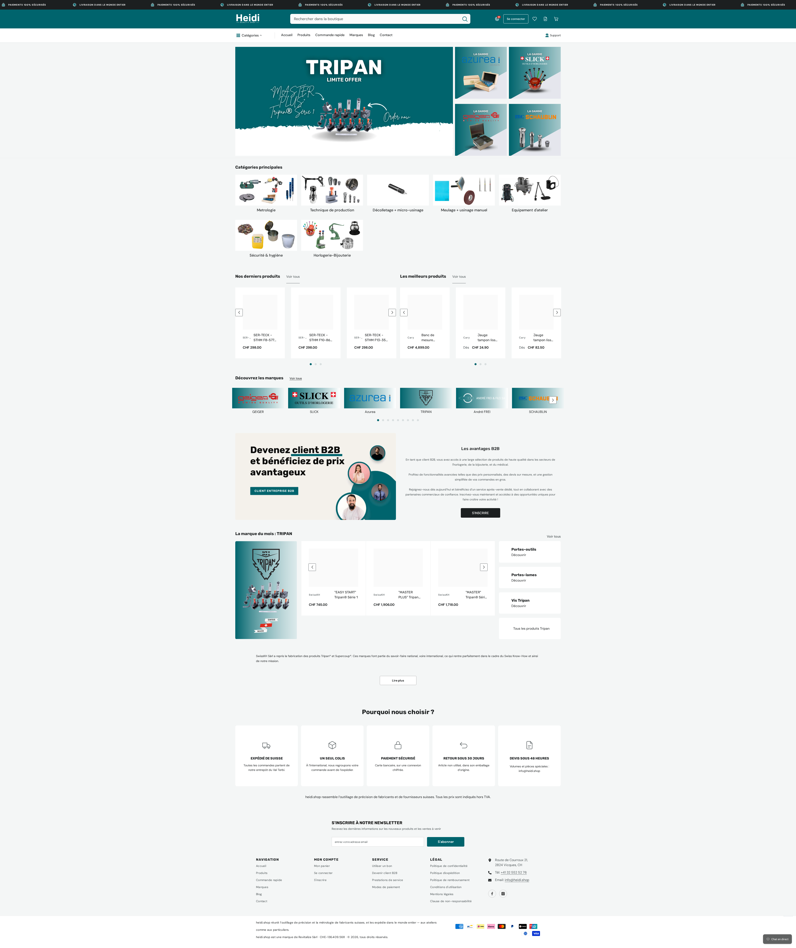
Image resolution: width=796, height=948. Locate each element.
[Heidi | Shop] (266, 190)
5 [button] (398, 420)
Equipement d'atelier (530, 210)
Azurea (370, 412)
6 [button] (403, 420)
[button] (239, 312)
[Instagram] (503, 894)
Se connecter (516, 19)
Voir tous (293, 276)
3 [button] (321, 364)
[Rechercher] (380, 19)
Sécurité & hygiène (266, 255)
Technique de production (332, 210)
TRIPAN (426, 412)
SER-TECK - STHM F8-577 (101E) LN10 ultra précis (264, 338)
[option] (344, 101)
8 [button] (413, 420)
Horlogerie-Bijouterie (332, 255)
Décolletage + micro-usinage (398, 210)
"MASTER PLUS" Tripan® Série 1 (409, 595)
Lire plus (398, 680)
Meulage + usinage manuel (464, 210)
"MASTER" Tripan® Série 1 (476, 595)
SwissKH (314, 594)
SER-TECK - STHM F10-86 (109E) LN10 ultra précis (319, 338)
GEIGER (258, 412)
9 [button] (418, 420)
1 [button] (311, 364)
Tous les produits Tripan (531, 628)
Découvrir (518, 555)
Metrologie (266, 210)
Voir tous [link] (459, 276)
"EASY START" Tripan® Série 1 (346, 594)
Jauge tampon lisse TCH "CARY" (543, 338)
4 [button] (393, 420)
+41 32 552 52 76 (514, 872)
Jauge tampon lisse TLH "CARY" (487, 338)
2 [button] (316, 364)
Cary (411, 337)
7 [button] (408, 420)
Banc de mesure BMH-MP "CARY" (428, 338)
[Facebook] (492, 894)
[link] (482, 399)
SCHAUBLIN (538, 412)
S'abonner (446, 842)
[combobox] (375, 19)
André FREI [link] (482, 412)
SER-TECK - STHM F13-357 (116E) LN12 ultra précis (376, 338)
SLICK (314, 412)
